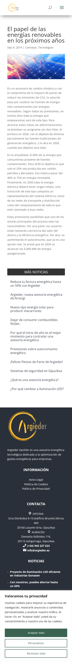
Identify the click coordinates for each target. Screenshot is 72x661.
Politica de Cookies (36, 484)
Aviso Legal (36, 479)
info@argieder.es (38, 550)
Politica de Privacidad (36, 488)
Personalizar (36, 643)
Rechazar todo (36, 653)
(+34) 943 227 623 (38, 546)
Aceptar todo (36, 633)
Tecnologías (45, 47)
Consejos (31, 47)
